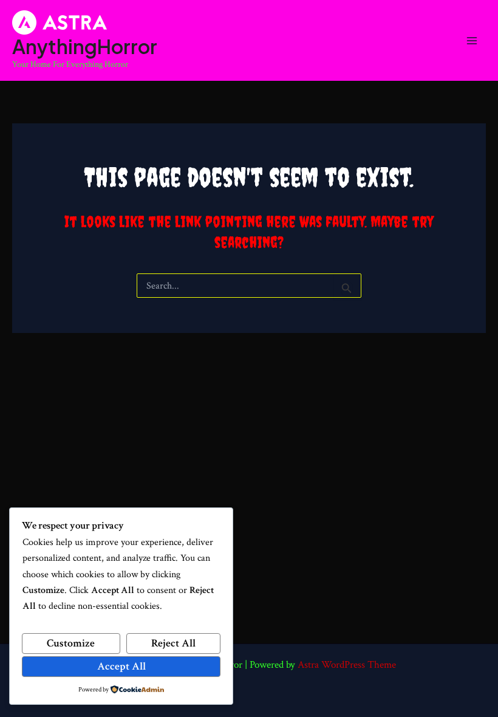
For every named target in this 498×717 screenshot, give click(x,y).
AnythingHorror (84, 46)
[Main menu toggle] (472, 41)
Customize (71, 643)
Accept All (121, 666)
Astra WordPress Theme (347, 664)
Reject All (173, 643)
